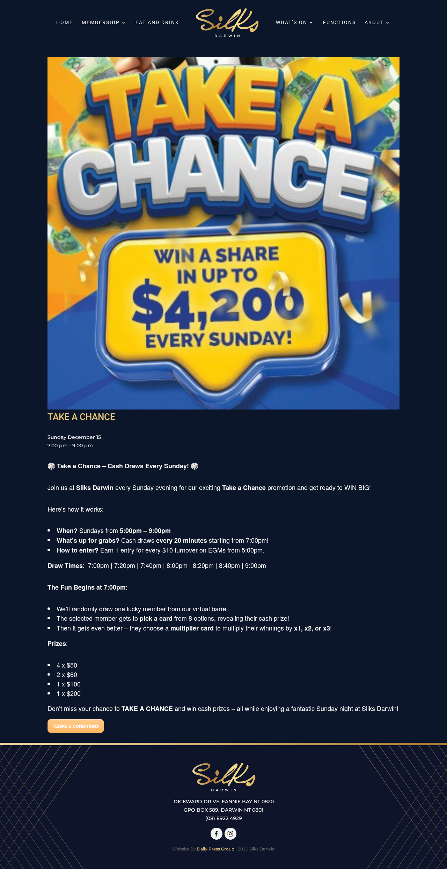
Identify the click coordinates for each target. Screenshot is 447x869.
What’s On (291, 22)
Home (64, 22)
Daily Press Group (215, 849)
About (374, 22)
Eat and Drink (157, 22)
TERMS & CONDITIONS (76, 726)
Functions (339, 22)
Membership (101, 22)
